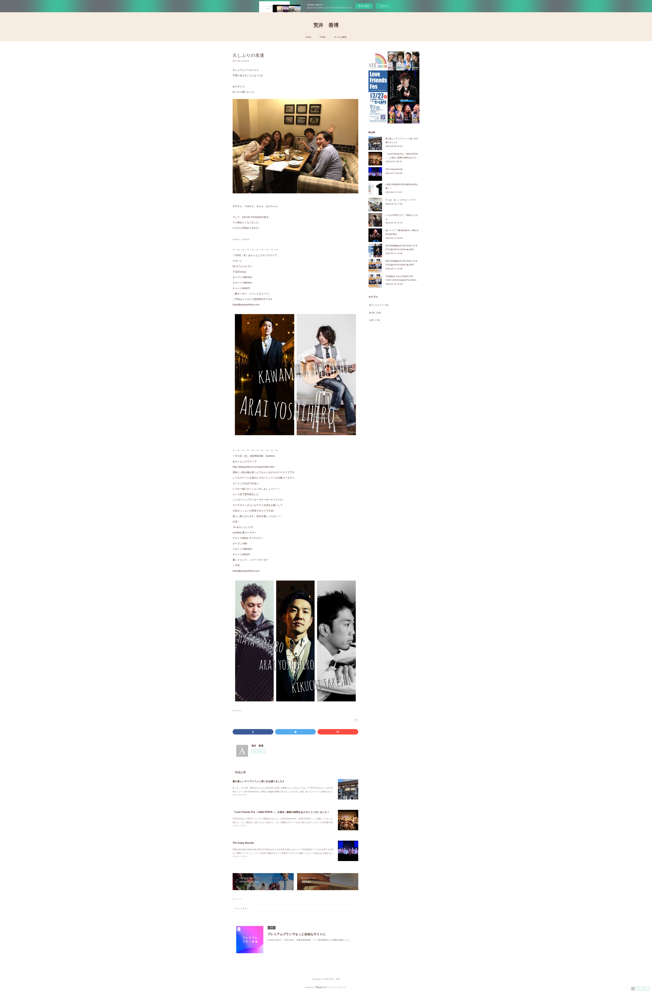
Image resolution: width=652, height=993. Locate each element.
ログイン (384, 6)
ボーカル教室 (340, 36)
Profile (323, 36)
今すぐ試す (363, 5)
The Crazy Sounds (243, 842)
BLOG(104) (237, 710)
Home (308, 36)
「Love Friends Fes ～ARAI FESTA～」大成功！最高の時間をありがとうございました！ (281, 812)
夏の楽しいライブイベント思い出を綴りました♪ (258, 781)
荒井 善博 (326, 25)
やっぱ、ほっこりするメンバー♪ (400, 199)
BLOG (375, 312)
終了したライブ (378, 304)
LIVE (374, 320)
